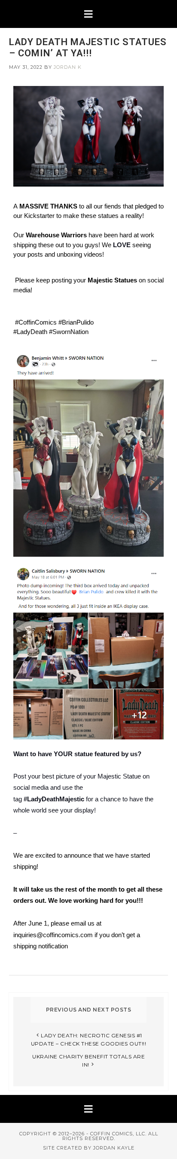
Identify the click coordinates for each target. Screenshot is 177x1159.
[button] (88, 14)
